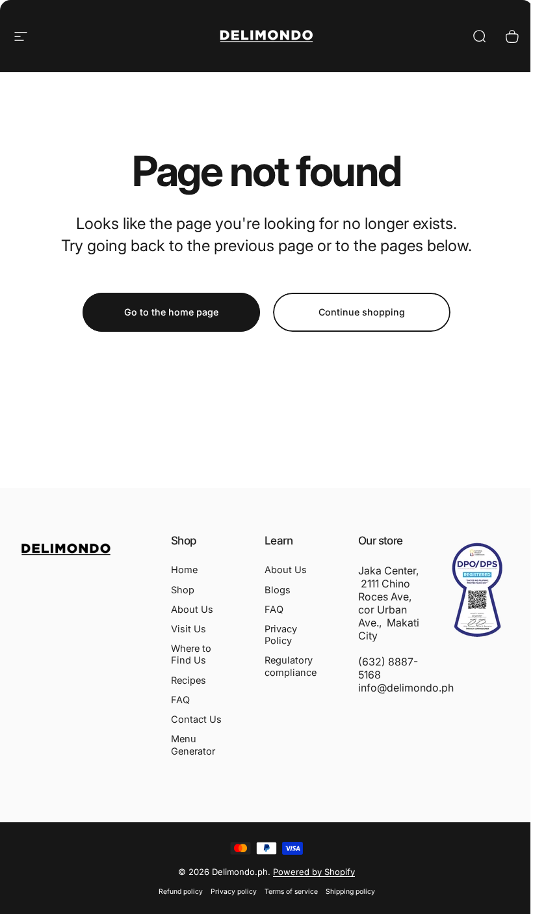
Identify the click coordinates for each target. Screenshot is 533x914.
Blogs (278, 590)
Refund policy (181, 891)
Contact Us (196, 719)
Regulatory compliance (291, 666)
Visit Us (188, 629)
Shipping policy (350, 891)
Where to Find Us (191, 654)
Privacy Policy (281, 635)
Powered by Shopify (314, 872)
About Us (192, 609)
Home (184, 570)
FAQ (180, 700)
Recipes (188, 680)
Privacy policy (234, 891)
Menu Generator (193, 745)
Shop (182, 590)
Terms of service (291, 891)
